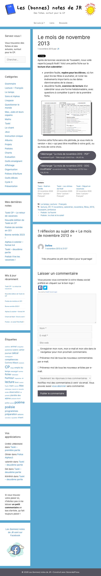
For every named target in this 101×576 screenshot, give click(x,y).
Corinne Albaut (11, 362)
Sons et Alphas (12, 96)
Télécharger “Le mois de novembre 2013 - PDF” (65, 155)
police (7, 403)
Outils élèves (11, 178)
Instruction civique (14, 136)
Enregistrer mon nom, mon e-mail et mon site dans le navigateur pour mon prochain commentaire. (68, 350)
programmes (11, 411)
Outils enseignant (13, 161)
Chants (8, 153)
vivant (20, 417)
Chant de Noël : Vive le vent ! (15, 317)
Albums (8, 140)
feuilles (20, 371)
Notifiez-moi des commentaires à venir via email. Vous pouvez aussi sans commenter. (66, 384)
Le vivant (9, 127)
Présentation (11, 186)
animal (14, 346)
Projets (8, 144)
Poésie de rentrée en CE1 (13, 301)
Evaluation (10, 157)
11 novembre (57, 207)
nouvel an (15, 389)
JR (22, 378)
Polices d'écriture (13, 173)
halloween (15, 375)
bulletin (15, 350)
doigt (12, 368)
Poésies (9, 148)
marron (16, 386)
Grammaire (10, 84)
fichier (8, 374)
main (11, 386)
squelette (14, 418)
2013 (92, 207)
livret (17, 382)
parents (7, 395)
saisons (20, 414)
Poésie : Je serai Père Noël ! (14, 322)
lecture (44, 207)
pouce (12, 403)
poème (20, 402)
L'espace (9, 100)
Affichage (9, 165)
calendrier (68, 207)
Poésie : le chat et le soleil (52, 215)
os (21, 392)
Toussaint (42, 209)
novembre (78, 207)
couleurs (21, 363)
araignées (20, 347)
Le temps (45, 204)
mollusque (8, 389)
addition (7, 347)
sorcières (8, 418)
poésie (10, 407)
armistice (51, 209)
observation (14, 392)
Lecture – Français (14, 88)
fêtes (86, 207)
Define (48, 245)
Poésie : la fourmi (48, 212)
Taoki (7, 123)
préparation (11, 414)
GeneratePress (72, 572)
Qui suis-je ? (39, 23)
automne (8, 350)
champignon (9, 356)
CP (49, 207)
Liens (52, 23)
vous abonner (59, 386)
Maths (8, 119)
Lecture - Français (58, 204)
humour (9, 377)
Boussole (63, 23)
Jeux (7, 132)
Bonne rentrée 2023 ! (12, 306)
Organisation (11, 169)
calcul (15, 353)
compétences (11, 359)
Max (21, 385)
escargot (14, 371)
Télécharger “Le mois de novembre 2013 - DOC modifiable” (64, 169)
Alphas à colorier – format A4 (15, 311)
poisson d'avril (16, 398)
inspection (18, 378)
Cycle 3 (8, 182)
